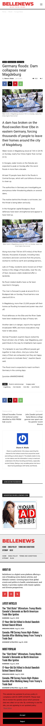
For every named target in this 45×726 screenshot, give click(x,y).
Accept (22, 715)
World (10, 12)
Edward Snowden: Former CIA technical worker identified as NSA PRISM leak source (12, 418)
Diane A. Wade (9, 78)
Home (4, 12)
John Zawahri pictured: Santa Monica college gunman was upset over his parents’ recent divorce (33, 419)
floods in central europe (16, 384)
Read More (7, 708)
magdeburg (6, 387)
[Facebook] (4, 83)
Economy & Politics (10, 642)
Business (5, 618)
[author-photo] (22, 444)
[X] (10, 83)
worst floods (35, 387)
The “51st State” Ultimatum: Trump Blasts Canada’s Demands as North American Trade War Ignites (21, 611)
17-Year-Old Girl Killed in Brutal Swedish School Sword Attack (20, 623)
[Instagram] (11, 594)
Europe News (18, 12)
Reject (22, 721)
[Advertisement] (22, 37)
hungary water (30, 384)
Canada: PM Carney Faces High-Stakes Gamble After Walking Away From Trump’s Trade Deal (22, 635)
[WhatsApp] (20, 83)
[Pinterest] (15, 83)
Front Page (20, 62)
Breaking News (8, 628)
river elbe (26, 387)
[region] (22, 707)
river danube (17, 387)
